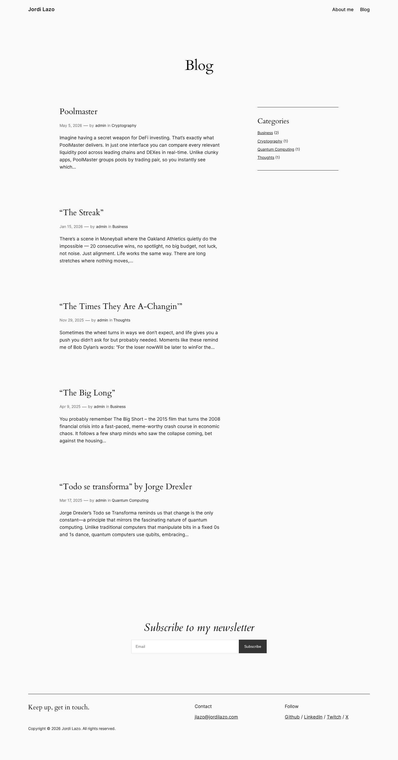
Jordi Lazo (41, 9)
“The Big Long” (87, 393)
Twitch (334, 717)
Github (292, 717)
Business (120, 226)
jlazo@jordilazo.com (216, 717)
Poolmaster (78, 112)
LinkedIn (313, 717)
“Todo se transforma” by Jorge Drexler (126, 487)
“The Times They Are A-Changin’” (121, 307)
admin (100, 125)
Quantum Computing (130, 500)
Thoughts (121, 320)
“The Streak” (81, 213)
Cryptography (124, 125)
